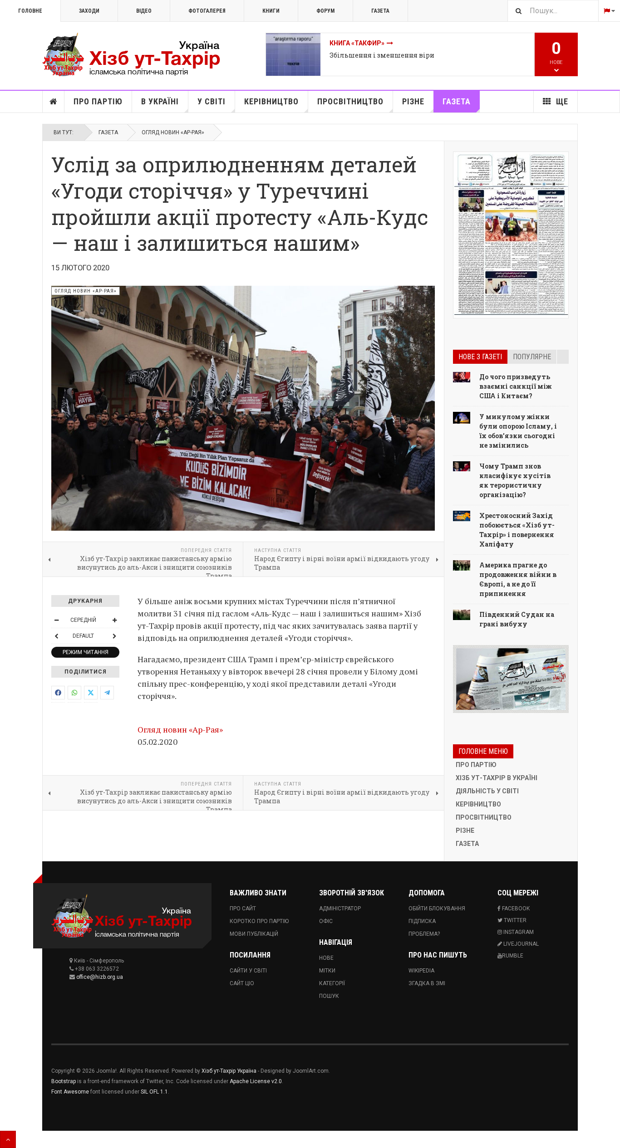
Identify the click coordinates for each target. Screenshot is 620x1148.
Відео (144, 11)
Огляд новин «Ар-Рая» (173, 132)
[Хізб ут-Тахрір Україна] (137, 54)
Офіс (326, 921)
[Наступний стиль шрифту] (114, 636)
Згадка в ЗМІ (426, 983)
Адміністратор (340, 908)
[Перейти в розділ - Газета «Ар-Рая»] (511, 679)
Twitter (514, 920)
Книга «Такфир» (357, 43)
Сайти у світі (248, 970)
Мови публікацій (254, 934)
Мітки (327, 970)
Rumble (512, 956)
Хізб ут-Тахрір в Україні (496, 778)
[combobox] (552, 10)
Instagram (518, 932)
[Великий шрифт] (114, 620)
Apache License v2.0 (256, 1081)
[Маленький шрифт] (56, 620)
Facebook (515, 908)
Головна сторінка (53, 101)
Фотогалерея (207, 11)
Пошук (329, 996)
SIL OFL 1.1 (154, 1092)
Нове (326, 958)
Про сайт (243, 908)
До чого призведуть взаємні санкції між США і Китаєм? (515, 386)
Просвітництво (350, 101)
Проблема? (424, 934)
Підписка (422, 921)
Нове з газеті (480, 356)
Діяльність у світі (487, 791)
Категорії (332, 983)
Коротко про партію (259, 921)
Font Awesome (70, 1092)
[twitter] (91, 692)
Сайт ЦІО (242, 983)
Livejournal (520, 944)
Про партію (98, 101)
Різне (413, 101)
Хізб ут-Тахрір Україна (229, 1071)
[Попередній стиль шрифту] (56, 636)
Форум (325, 11)
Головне (30, 11)
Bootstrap (63, 1081)
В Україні (160, 101)
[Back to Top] (8, 1139)
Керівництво (271, 101)
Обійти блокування (436, 908)
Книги (271, 11)
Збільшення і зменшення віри (382, 55)
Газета (380, 11)
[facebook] (58, 692)
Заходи (89, 11)
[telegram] (107, 692)
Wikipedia (421, 970)
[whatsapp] (74, 692)
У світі (211, 101)
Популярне (532, 356)
